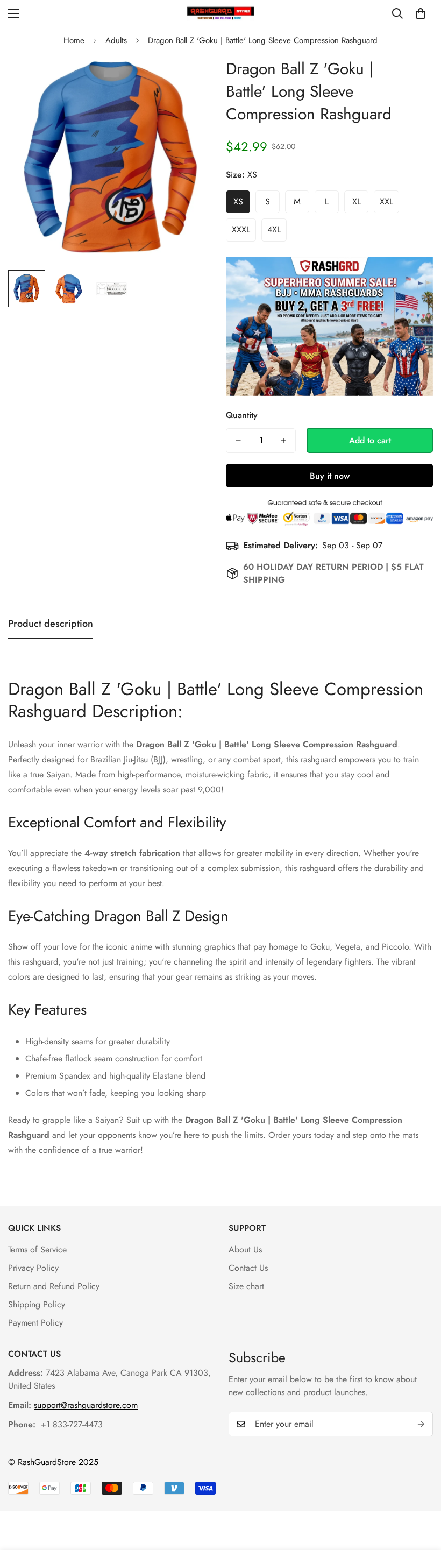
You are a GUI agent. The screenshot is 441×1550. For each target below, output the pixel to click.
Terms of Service (37, 1249)
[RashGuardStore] (220, 13)
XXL (386, 201)
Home (73, 40)
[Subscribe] (421, 1424)
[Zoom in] (192, 78)
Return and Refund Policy (53, 1286)
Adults (116, 40)
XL (356, 201)
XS (238, 201)
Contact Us (248, 1268)
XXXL (241, 229)
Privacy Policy (33, 1268)
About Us (245, 1249)
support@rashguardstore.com (86, 1405)
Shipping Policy (36, 1304)
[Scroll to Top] (420, 1491)
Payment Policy (35, 1323)
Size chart (246, 1286)
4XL (274, 229)
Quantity (242, 415)
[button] (420, 13)
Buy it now (330, 476)
